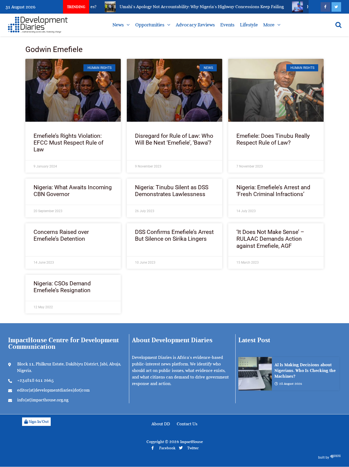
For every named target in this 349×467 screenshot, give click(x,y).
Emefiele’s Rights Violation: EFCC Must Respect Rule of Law (68, 143)
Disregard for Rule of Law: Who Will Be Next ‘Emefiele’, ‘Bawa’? (174, 139)
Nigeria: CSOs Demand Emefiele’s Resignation (62, 287)
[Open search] (338, 25)
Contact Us (187, 424)
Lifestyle (249, 25)
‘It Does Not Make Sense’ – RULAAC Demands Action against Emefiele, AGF (270, 239)
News (118, 25)
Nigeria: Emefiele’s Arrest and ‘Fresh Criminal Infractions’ (273, 190)
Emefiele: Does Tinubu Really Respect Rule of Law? (273, 139)
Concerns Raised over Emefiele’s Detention (61, 235)
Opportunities (149, 25)
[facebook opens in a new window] (325, 7)
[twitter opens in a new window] (336, 7)
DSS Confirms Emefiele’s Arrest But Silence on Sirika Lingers (174, 235)
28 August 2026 (290, 383)
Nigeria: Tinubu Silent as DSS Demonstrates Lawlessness (171, 190)
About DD (161, 424)
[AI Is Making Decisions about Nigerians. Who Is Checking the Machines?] (255, 373)
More (269, 25)
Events (227, 25)
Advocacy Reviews (195, 25)
